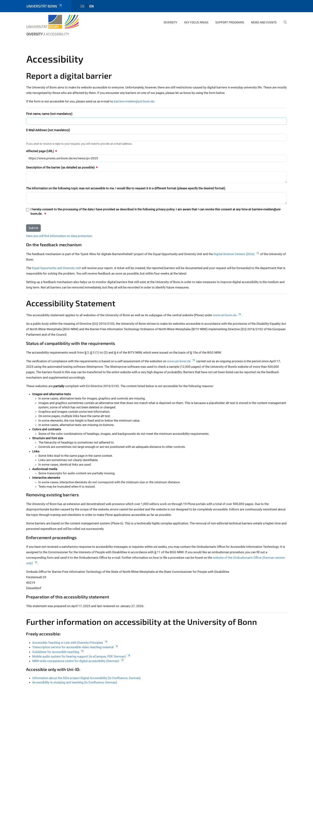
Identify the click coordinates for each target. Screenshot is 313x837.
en (91, 6)
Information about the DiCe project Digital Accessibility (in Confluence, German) (86, 678)
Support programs (229, 22)
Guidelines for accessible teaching (55, 652)
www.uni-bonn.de (225, 315)
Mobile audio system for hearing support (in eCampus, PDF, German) (79, 656)
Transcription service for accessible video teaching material (73, 647)
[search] (284, 25)
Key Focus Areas (196, 22)
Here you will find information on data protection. (59, 236)
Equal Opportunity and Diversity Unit (56, 268)
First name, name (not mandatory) (49, 114)
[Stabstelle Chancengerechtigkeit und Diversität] (52, 22)
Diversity (170, 22)
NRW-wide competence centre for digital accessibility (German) (75, 661)
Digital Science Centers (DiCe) (234, 254)
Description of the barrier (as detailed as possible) (60, 167)
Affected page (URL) (40, 151)
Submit (33, 228)
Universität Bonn (41, 6)
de (82, 6)
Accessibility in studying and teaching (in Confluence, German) (74, 682)
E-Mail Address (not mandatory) (48, 130)
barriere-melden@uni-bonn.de (134, 101)
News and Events (264, 22)
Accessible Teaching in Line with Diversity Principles (67, 642)
